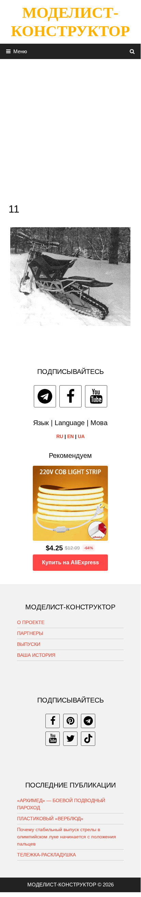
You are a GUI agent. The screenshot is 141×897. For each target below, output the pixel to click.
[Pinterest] (70, 721)
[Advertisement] (70, 129)
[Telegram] (45, 396)
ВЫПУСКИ (28, 644)
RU (59, 436)
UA (81, 436)
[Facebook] (70, 396)
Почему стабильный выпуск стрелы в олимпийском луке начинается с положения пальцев (66, 837)
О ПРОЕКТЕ (30, 622)
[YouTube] (96, 396)
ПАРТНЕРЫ (30, 633)
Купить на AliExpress (70, 562)
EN (70, 436)
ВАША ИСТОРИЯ (36, 655)
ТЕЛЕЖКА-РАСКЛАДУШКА (46, 854)
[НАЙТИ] (132, 51)
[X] (70, 739)
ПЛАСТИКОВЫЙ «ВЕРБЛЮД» (50, 818)
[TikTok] (88, 739)
